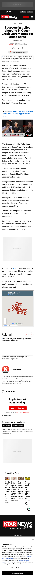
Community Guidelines (22, 412)
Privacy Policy (9, 558)
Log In (26, 17)
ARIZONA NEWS (17, 24)
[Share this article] (18, 48)
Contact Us (17, 536)
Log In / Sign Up (17, 408)
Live (4, 12)
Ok (33, 539)
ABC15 (15, 268)
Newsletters (19, 425)
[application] (17, 128)
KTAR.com (16, 370)
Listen (30, 12)
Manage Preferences (17, 568)
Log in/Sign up (6, 429)
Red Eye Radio (11, 12)
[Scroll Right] (31, 334)
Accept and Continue (17, 573)
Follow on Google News (19, 52)
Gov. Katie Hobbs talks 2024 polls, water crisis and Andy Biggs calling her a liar (18, 113)
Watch (23, 12)
